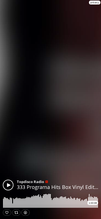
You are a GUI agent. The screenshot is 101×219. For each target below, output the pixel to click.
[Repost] (16, 212)
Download (25, 212)
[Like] (7, 212)
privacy (94, 2)
